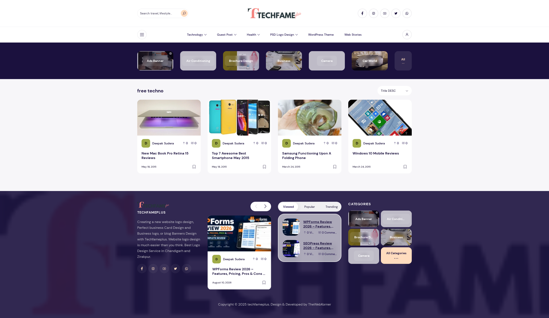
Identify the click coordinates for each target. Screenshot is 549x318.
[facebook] (362, 13)
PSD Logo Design (282, 35)
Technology (195, 35)
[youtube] (384, 13)
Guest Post (225, 35)
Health (251, 35)
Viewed (288, 207)
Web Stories (353, 35)
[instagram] (373, 13)
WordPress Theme (321, 35)
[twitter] (396, 13)
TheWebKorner (319, 304)
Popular (309, 207)
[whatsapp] (407, 13)
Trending (332, 207)
